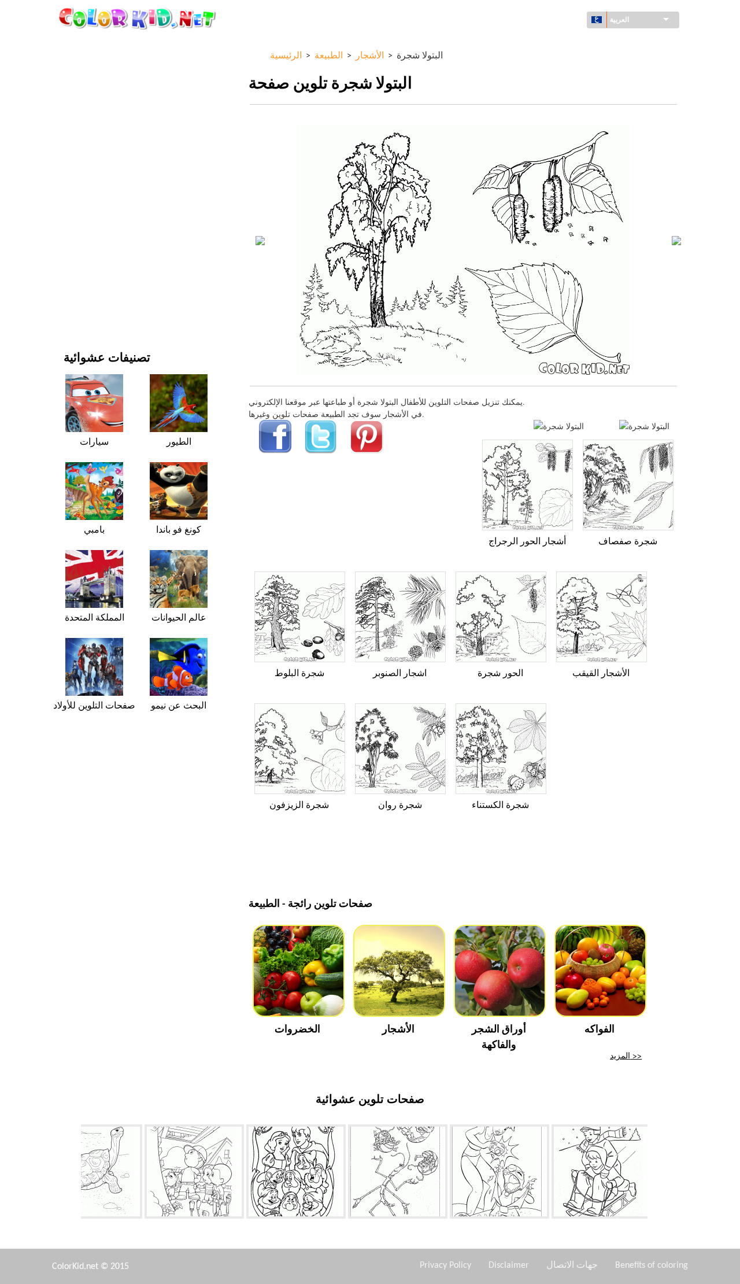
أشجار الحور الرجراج (527, 542)
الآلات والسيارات (91, 46)
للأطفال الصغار (88, 235)
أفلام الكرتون (86, 140)
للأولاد (73, 164)
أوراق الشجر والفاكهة (499, 1037)
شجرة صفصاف (627, 542)
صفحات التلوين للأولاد (99, 212)
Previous (72, 1174)
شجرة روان (400, 805)
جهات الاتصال (572, 1265)
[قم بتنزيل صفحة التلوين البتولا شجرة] (644, 426)
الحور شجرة (500, 673)
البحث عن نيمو (178, 706)
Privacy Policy (445, 1265)
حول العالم (81, 69)
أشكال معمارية (89, 93)
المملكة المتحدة (94, 618)
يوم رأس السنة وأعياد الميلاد (110, 259)
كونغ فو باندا (178, 530)
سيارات (94, 442)
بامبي (94, 530)
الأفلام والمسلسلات (96, 283)
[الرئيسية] (138, 18)
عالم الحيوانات (87, 117)
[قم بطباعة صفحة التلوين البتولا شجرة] (559, 426)
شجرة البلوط (299, 673)
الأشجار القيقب (601, 673)
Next (656, 1174)
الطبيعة (76, 306)
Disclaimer (509, 1265)
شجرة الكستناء (500, 805)
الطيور (178, 442)
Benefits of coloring (651, 1265)
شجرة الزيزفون (299, 805)
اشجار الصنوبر (400, 673)
